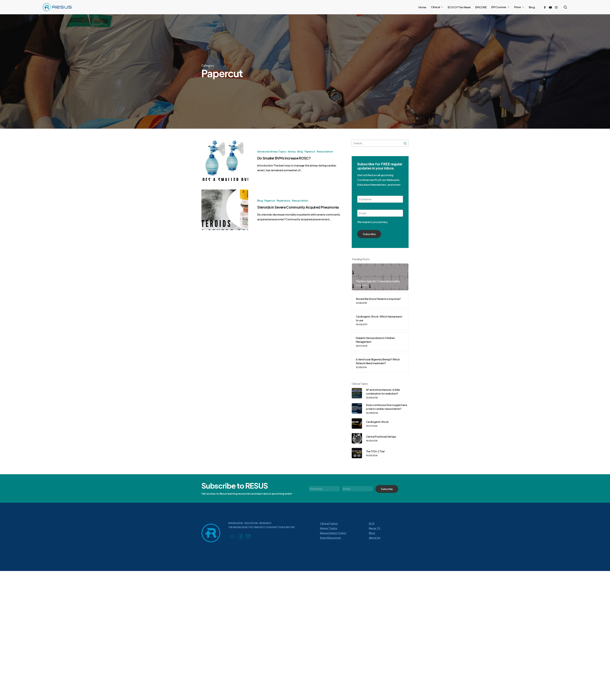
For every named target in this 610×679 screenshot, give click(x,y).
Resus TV (374, 528)
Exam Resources (330, 537)
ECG (372, 523)
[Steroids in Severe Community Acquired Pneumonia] (224, 209)
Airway (292, 151)
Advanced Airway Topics (271, 151)
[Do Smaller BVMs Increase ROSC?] (224, 160)
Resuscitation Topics (333, 533)
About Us (374, 537)
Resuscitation (325, 151)
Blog (300, 151)
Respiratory (283, 200)
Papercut (310, 151)
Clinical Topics (329, 523)
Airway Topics (328, 528)
